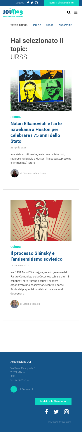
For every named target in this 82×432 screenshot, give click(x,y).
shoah (50, 25)
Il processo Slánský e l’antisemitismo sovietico (36, 256)
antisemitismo (67, 25)
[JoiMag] (13, 12)
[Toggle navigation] (75, 12)
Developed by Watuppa (59, 422)
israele (37, 25)
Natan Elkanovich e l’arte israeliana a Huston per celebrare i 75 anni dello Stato (36, 132)
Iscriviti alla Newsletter (61, 2)
